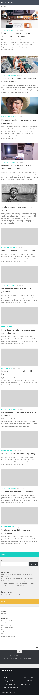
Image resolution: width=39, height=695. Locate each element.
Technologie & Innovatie (8, 30)
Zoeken (3, 561)
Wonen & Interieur (7, 450)
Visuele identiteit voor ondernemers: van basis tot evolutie (17, 579)
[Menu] (36, 2)
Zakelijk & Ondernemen (8, 75)
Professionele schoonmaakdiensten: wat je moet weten (17, 581)
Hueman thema (31, 658)
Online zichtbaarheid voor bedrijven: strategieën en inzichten (18, 583)
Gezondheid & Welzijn (8, 117)
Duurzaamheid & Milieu (8, 247)
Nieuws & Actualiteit (7, 204)
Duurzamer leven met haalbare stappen (18, 250)
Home (5, 677)
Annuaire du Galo (7, 2)
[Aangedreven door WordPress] (16, 658)
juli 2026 (3, 614)
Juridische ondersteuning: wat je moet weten (14, 585)
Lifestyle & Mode (6, 368)
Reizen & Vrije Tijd (6, 327)
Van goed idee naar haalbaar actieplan (17, 492)
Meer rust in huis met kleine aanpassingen (19, 453)
